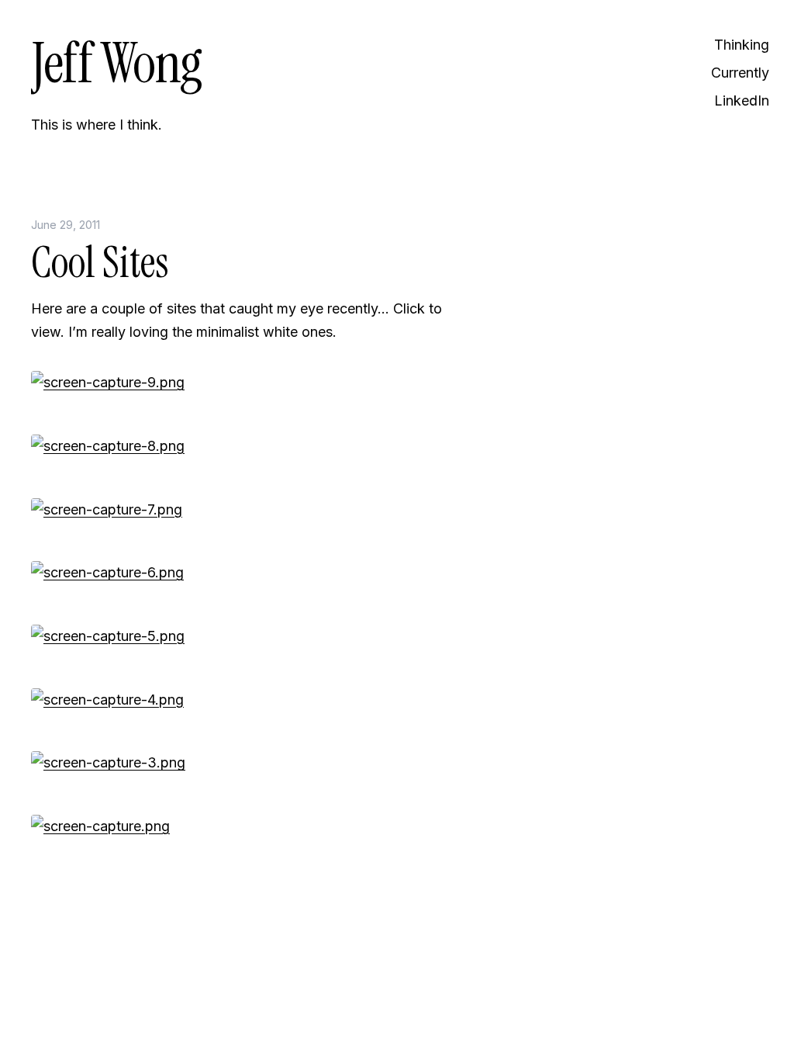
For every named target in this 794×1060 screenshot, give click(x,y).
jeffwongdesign (240, 1009)
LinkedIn (741, 100)
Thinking (741, 44)
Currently (740, 72)
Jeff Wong (116, 63)
